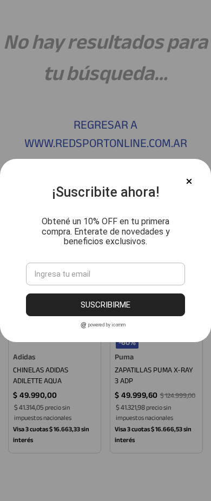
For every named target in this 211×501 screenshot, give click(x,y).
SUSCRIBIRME (105, 305)
